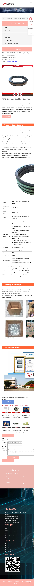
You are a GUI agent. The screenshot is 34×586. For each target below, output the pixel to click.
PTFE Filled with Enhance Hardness (26, 417)
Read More (8, 530)
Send (13, 457)
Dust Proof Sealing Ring (11, 43)
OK (8, 460)
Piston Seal (7, 30)
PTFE (5, 27)
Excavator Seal (16, 18)
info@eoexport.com (12, 61)
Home (3, 18)
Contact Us (8, 549)
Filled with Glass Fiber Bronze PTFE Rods (6, 417)
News (6, 545)
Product (9, 18)
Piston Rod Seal (8, 34)
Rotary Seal (7, 37)
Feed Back (8, 551)
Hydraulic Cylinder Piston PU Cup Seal (26, 432)
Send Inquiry (6, 116)
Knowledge (8, 547)
